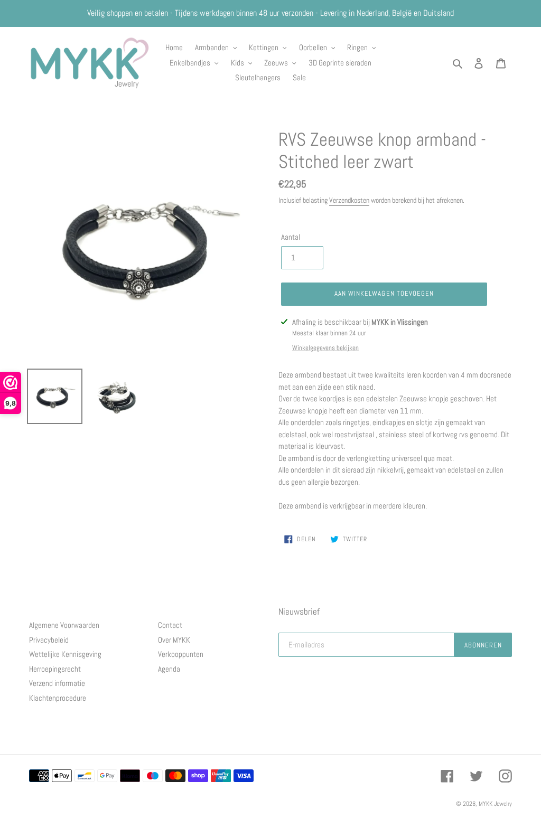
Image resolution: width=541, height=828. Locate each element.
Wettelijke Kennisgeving (65, 654)
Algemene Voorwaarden (64, 625)
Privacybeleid (49, 640)
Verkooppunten (180, 654)
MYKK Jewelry (495, 803)
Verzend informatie (57, 683)
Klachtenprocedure (57, 698)
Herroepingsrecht (55, 669)
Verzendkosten (349, 200)
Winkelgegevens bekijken (325, 347)
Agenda (169, 669)
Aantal (290, 237)
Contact (170, 625)
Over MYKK (174, 640)
